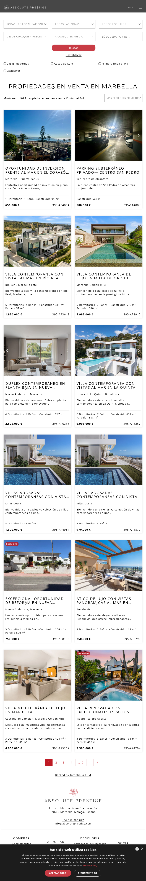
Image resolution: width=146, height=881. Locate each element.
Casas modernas (18, 63)
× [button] (142, 848)
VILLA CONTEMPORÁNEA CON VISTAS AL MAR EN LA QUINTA (106, 385)
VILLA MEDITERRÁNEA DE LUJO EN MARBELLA (35, 710)
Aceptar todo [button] (58, 873)
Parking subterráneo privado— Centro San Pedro (108, 170)
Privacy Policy (90, 865)
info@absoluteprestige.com (73, 823)
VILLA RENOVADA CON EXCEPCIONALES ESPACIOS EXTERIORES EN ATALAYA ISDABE (103, 714)
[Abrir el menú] (140, 8)
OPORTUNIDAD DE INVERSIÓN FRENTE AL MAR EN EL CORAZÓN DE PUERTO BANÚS (37, 172)
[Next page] (67, 135)
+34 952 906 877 (73, 820)
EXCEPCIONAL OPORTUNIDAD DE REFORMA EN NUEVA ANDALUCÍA (34, 602)
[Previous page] (8, 135)
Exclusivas (14, 70)
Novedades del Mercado (90, 844)
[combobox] (26, 24)
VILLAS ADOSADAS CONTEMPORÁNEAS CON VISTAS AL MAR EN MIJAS (37, 496)
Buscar (73, 48)
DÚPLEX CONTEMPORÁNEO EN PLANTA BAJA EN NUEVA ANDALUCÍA (35, 387)
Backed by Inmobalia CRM (73, 775)
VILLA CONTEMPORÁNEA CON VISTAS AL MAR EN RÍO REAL (34, 276)
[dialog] (73, 862)
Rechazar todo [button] (87, 873)
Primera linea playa (115, 63)
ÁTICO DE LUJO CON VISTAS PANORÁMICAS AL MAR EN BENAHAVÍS (104, 602)
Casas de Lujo (63, 63)
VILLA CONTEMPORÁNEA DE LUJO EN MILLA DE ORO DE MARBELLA (104, 278)
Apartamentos (21, 844)
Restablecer (74, 55)
